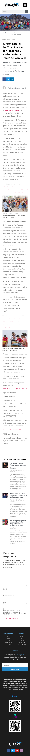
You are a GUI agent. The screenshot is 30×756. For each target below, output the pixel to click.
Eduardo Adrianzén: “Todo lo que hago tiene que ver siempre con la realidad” (18, 466)
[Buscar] (26, 11)
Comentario (7, 567)
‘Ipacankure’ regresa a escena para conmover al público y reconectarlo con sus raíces (18, 496)
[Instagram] (21, 750)
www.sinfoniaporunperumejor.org (14, 389)
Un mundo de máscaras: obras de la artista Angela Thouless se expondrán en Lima (18, 522)
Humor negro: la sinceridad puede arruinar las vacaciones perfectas (15, 189)
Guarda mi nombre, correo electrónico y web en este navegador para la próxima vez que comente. (14, 612)
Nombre (6, 589)
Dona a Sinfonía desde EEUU (12, 430)
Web (4, 602)
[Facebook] (8, 750)
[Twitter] (13, 750)
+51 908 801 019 (20, 654)
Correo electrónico (9, 595)
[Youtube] (17, 750)
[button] (25, 5)
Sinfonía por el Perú (12, 110)
